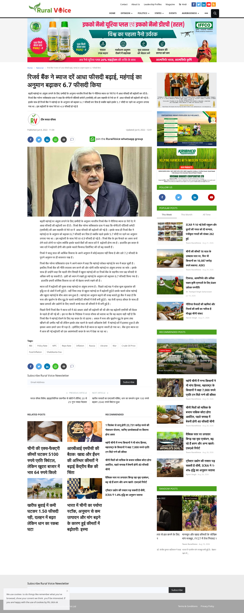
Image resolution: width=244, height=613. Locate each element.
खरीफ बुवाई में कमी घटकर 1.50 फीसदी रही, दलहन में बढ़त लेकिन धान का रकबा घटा (43, 517)
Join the (119, 139)
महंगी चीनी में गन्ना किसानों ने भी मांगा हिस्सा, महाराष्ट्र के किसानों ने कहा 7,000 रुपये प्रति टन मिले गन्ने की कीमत (127, 447)
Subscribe (128, 382)
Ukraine (104, 345)
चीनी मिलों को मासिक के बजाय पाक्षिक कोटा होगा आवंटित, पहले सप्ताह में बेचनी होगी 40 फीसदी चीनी (128, 464)
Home (112, 13)
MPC (54, 345)
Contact (123, 4)
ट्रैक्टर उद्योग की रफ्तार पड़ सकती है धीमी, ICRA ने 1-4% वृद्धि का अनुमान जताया (200, 464)
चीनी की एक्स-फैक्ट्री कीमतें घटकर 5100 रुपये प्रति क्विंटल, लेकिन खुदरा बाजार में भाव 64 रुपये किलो (43, 460)
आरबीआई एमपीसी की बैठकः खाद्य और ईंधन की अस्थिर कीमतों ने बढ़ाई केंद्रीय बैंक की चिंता (83, 460)
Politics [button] (143, 13)
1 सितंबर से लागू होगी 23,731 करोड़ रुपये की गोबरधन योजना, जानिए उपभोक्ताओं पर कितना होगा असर (127, 429)
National (39, 68)
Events (173, 13)
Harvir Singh (191, 316)
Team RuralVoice (193, 241)
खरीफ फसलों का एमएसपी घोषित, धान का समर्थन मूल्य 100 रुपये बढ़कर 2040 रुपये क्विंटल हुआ (120, 400)
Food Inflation (35, 352)
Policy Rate (42, 345)
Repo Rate (66, 345)
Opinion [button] (126, 13)
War (115, 345)
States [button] (158, 13)
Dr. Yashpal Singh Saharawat (199, 290)
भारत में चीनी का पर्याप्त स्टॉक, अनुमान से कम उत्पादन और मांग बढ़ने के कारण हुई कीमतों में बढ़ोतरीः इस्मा (84, 517)
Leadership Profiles (153, 4)
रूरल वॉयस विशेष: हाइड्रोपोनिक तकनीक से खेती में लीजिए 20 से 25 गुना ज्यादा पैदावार (58, 400)
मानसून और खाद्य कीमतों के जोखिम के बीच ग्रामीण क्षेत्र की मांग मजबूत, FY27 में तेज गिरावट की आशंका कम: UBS (186, 535)
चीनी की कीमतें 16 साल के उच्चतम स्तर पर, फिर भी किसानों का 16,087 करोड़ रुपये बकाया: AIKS (199, 257)
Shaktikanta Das (54, 352)
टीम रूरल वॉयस (48, 119)
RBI (30, 345)
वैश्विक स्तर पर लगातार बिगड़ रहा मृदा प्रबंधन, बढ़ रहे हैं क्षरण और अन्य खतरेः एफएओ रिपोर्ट (200, 440)
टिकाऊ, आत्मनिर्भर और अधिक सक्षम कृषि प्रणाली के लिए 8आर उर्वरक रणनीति (201, 281)
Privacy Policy (207, 604)
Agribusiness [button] (189, 13)
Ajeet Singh (191, 473)
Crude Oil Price (128, 345)
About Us (135, 4)
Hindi (184, 4)
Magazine (170, 4)
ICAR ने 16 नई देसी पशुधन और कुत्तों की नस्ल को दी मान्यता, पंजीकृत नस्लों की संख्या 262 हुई (201, 230)
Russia (92, 345)
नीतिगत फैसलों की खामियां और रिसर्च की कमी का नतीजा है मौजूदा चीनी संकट (200, 307)
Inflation (80, 345)
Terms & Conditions (188, 604)
